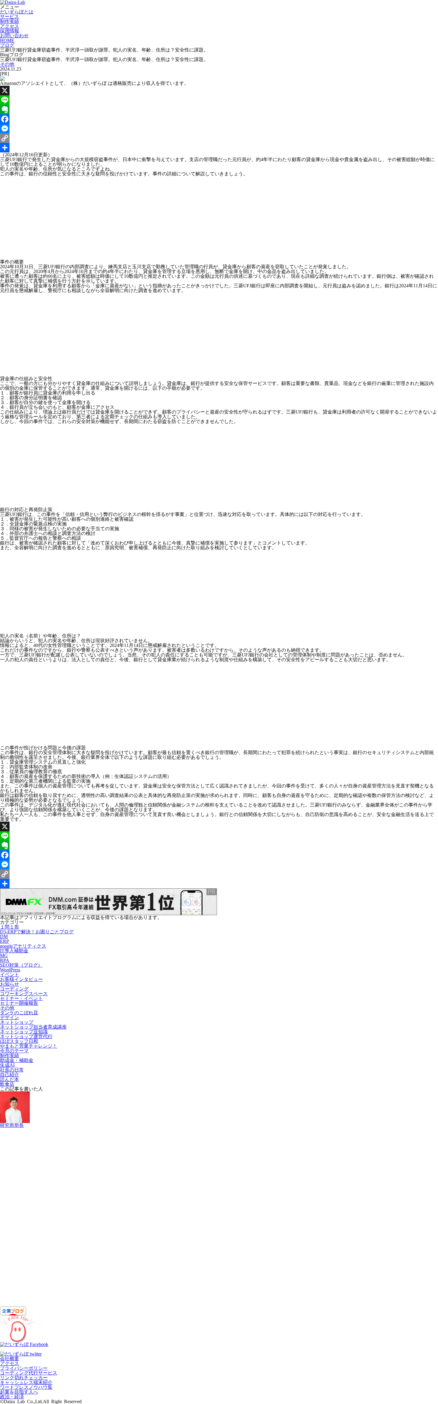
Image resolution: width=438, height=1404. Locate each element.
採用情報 (9, 30)
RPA (4, 960)
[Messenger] (219, 128)
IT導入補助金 (14, 950)
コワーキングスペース (24, 993)
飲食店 (7, 1084)
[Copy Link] (219, 138)
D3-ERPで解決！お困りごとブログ (37, 931)
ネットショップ (16, 1022)
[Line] (219, 100)
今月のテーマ (14, 1050)
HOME (7, 40)
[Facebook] (219, 119)
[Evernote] (219, 109)
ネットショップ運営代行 (26, 1036)
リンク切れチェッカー (24, 1377)
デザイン (9, 1017)
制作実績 (9, 21)
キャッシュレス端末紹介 (26, 1382)
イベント (9, 974)
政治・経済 (12, 1396)
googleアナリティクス (23, 946)
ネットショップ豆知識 (24, 1031)
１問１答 (9, 926)
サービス (9, 16)
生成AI (7, 1065)
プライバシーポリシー (24, 1368)
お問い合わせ (14, 35)
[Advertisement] (179, 218)
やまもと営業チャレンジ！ (28, 1046)
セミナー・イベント (21, 998)
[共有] (219, 147)
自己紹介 (9, 1074)
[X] (219, 90)
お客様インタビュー (21, 979)
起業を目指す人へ (19, 1391)
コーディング (14, 988)
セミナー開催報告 (19, 1003)
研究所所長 (12, 1125)
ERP (4, 941)
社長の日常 (12, 1069)
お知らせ (9, 984)
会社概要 (9, 1358)
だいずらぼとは (16, 11)
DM (4, 936)
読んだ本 (9, 1079)
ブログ (7, 45)
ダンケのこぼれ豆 (19, 1012)
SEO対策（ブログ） (21, 965)
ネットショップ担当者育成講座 (33, 1026)
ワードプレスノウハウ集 (26, 1387)
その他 (7, 64)
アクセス (9, 26)
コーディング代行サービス (28, 1372)
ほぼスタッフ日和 (19, 1041)
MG (4, 955)
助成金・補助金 (16, 1060)
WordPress (10, 969)
